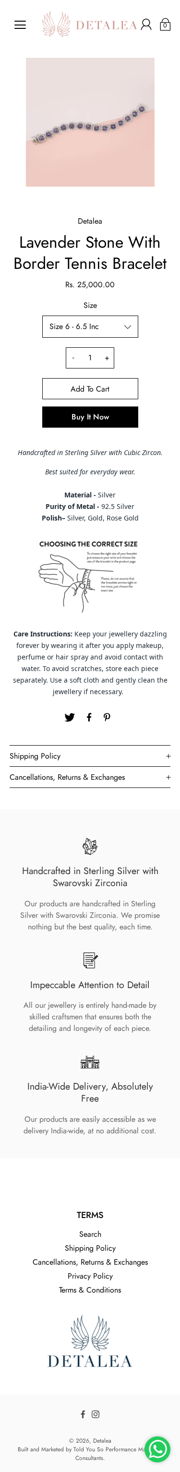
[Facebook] (89, 717)
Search (90, 1234)
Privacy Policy (90, 1276)
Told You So (88, 1449)
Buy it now (90, 416)
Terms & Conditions (90, 1289)
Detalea (102, 1440)
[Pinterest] (108, 717)
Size (90, 305)
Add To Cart (90, 388)
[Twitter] (69, 717)
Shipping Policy (90, 1248)
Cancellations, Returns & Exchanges (90, 1262)
